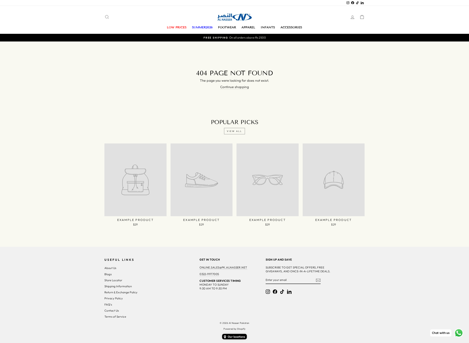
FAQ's (108, 304)
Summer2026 (202, 27)
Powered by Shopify (234, 328)
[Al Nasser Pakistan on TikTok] (282, 291)
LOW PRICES (177, 27)
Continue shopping (234, 87)
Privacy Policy (113, 298)
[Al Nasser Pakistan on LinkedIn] (289, 291)
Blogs (108, 274)
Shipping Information (118, 286)
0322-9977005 (209, 274)
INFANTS (268, 27)
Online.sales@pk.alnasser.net (223, 267)
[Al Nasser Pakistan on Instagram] (268, 291)
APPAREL (248, 27)
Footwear (227, 27)
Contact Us (111, 310)
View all (234, 131)
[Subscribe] (318, 280)
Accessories (291, 27)
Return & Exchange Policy (121, 292)
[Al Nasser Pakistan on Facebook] (275, 291)
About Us (110, 268)
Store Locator (113, 280)
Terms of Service (115, 316)
